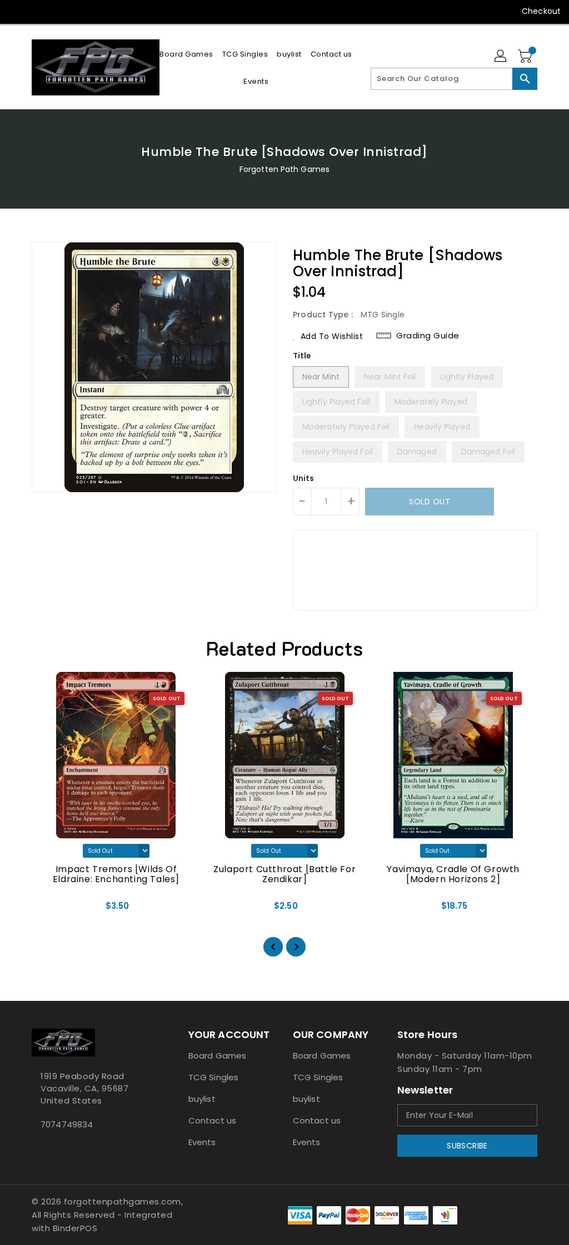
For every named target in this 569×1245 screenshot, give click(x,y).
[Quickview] (53, 909)
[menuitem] (186, 54)
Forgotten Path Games (284, 169)
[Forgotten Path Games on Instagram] (57, 11)
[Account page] (501, 56)
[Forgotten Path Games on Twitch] (97, 11)
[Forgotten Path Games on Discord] (77, 11)
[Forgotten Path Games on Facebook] (17, 11)
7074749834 (67, 1124)
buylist (202, 1099)
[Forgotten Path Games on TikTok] (117, 11)
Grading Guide (428, 335)
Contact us (212, 1120)
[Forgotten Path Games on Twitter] (37, 11)
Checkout (541, 11)
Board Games (217, 1055)
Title (302, 355)
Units (304, 478)
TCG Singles (213, 1077)
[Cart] (526, 56)
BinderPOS (75, 1228)
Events (202, 1142)
